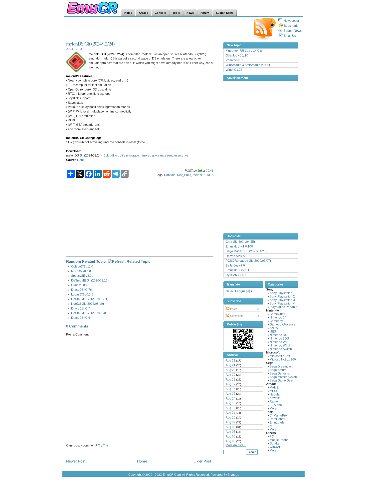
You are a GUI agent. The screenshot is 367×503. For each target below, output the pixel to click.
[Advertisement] (157, 29)
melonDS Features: (80, 76)
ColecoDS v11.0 (82, 266)
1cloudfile (110, 155)
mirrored (145, 155)
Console (170, 174)
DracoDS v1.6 (80, 317)
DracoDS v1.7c (81, 289)
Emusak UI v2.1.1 (237, 270)
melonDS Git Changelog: (83, 138)
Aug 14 (230, 398)
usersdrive (181, 155)
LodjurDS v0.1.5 (82, 294)
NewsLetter (291, 20)
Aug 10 (230, 417)
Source (71, 160)
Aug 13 (230, 403)
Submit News (293, 30)
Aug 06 (230, 436)
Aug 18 (230, 379)
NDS (210, 174)
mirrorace (132, 155)
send (170, 155)
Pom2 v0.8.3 (234, 60)
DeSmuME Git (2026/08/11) (89, 298)
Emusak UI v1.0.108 (239, 246)
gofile (121, 155)
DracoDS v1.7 (80, 308)
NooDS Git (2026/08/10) (87, 303)
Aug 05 (230, 441)
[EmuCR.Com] (243, 338)
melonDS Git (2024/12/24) (90, 43)
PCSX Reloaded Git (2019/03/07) (248, 260)
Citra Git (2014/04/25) (240, 242)
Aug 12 (230, 408)
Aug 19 (230, 374)
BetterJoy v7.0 (235, 265)
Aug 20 (230, 370)
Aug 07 (230, 432)
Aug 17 (230, 384)
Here (80, 160)
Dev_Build (184, 174)
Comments (236, 315)
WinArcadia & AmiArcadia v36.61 (248, 65)
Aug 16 (230, 389)
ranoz (162, 155)
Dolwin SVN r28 (236, 256)
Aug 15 (230, 394)
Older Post (202, 461)
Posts (233, 309)
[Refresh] (129, 261)
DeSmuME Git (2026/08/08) (90, 312)
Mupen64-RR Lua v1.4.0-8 (244, 50)
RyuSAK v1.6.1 (236, 275)
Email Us (290, 36)
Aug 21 (230, 365)
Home (142, 461)
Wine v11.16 (234, 70)
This (106, 445)
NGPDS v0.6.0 (81, 270)
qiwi (155, 155)
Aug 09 (230, 422)
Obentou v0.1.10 (237, 55)
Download (73, 151)
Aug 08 (230, 427)
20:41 (209, 170)
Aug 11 (230, 412)
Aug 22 (230, 360)
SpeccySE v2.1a (82, 275)
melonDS (148, 54)
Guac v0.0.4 (79, 284)
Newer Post (75, 461)
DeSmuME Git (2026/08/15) (90, 280)
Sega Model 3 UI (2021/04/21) (246, 251)
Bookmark (291, 26)
